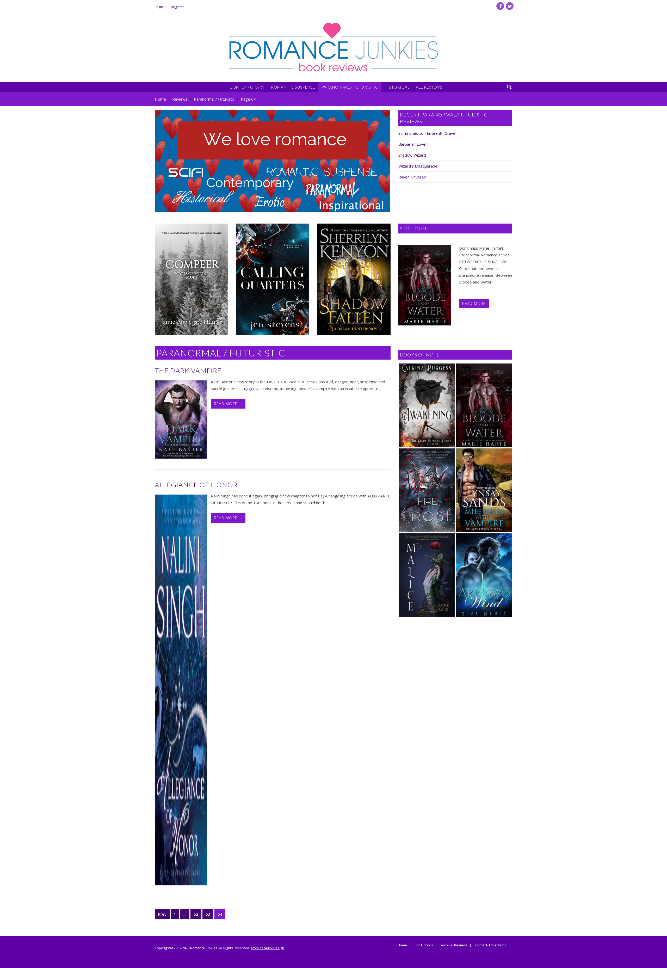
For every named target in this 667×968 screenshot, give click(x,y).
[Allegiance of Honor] (181, 690)
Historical (397, 87)
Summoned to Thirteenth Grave (426, 133)
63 (208, 914)
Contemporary (247, 87)
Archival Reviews (454, 945)
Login (159, 6)
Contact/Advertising (490, 945)
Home (402, 945)
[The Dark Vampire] (181, 419)
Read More (474, 303)
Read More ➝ (228, 403)
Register (177, 6)
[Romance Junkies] (333, 47)
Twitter (510, 6)
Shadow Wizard (412, 155)
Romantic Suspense (293, 87)
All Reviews (429, 87)
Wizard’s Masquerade (417, 166)
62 (196, 914)
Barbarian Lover (412, 144)
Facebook (500, 6)
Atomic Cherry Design (267, 948)
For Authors (424, 945)
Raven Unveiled (412, 177)
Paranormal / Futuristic (349, 87)
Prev (162, 914)
